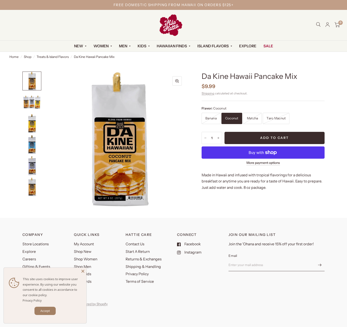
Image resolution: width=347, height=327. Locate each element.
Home (14, 57)
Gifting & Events (36, 266)
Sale (268, 46)
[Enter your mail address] (320, 265)
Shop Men (82, 266)
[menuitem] (80, 46)
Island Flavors (213, 46)
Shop (27, 57)
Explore (247, 46)
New (78, 46)
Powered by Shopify (93, 304)
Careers (29, 259)
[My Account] (327, 24)
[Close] (82, 271)
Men (123, 46)
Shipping (208, 93)
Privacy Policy (137, 274)
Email (233, 256)
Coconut (231, 118)
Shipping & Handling (143, 266)
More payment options (263, 163)
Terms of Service (140, 281)
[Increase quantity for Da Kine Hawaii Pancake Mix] (218, 138)
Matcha (252, 118)
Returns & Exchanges (143, 259)
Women (101, 46)
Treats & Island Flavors (53, 57)
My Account (84, 244)
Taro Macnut (276, 118)
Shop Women (85, 259)
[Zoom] (177, 81)
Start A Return (138, 251)
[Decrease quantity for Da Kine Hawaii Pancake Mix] (205, 138)
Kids (142, 46)
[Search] (318, 24)
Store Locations (35, 244)
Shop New (82, 251)
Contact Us (135, 244)
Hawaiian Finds (172, 46)
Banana (211, 118)
